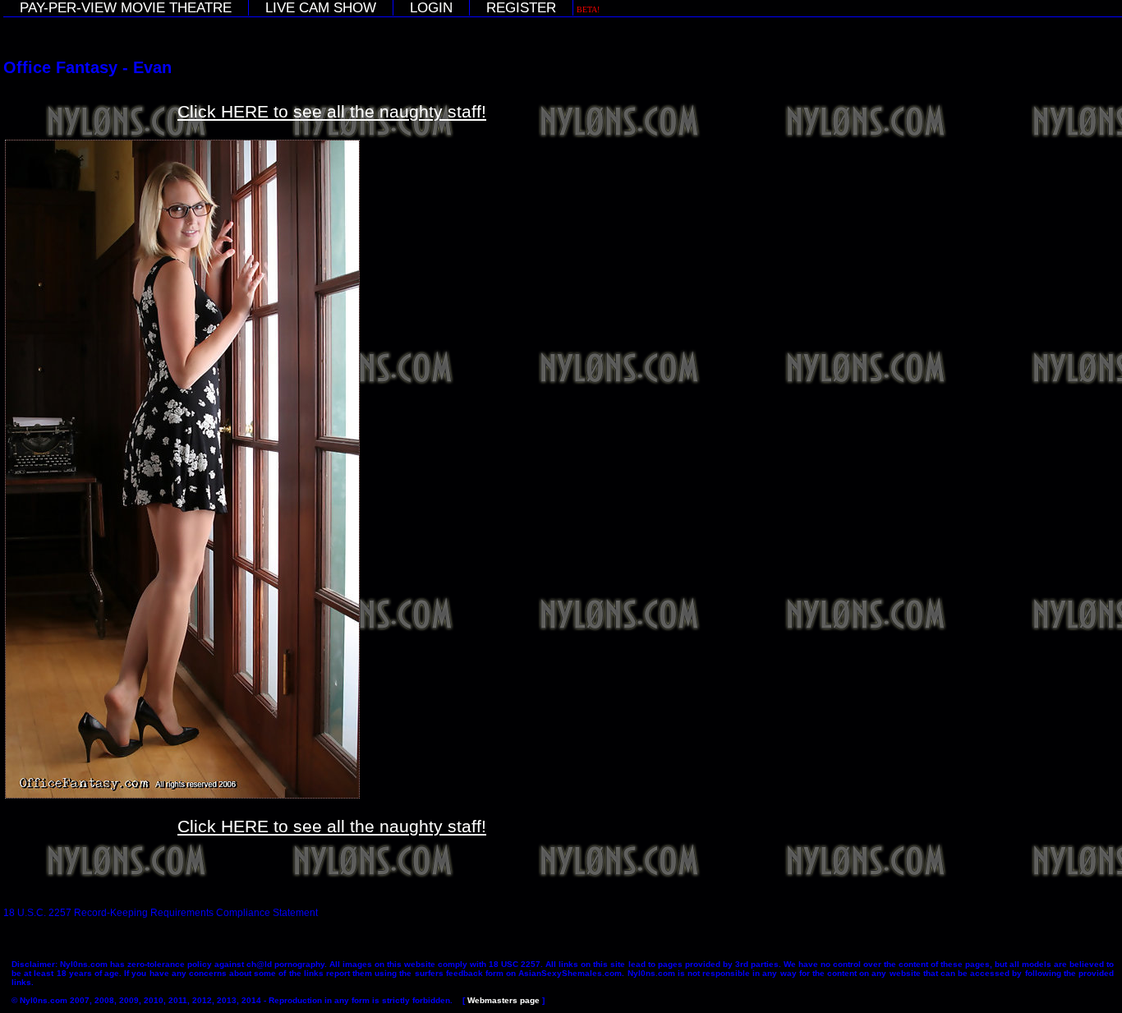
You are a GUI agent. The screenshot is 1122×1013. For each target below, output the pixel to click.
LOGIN (431, 8)
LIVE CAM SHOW (320, 8)
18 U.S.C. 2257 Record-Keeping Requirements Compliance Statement (160, 913)
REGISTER (521, 8)
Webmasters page (503, 1000)
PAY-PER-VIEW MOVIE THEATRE (126, 8)
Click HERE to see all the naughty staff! (331, 111)
